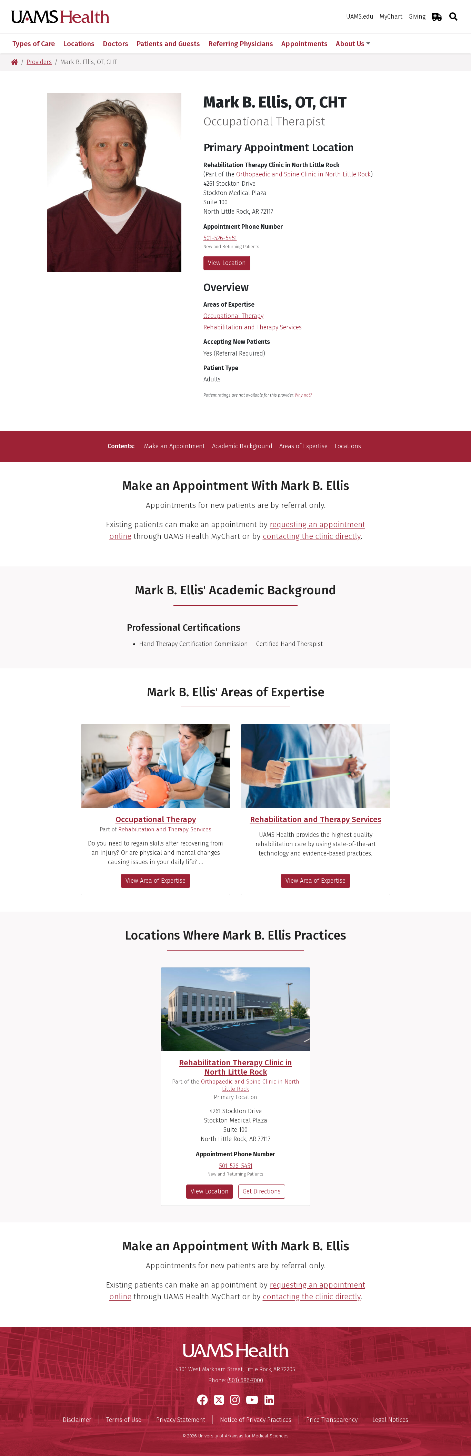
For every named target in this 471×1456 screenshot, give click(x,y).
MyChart (391, 16)
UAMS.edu (359, 16)
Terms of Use (123, 1420)
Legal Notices (390, 1420)
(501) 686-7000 (245, 1380)
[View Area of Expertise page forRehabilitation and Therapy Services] (315, 766)
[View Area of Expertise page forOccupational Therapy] (155, 766)
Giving (417, 16)
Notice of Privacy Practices (255, 1420)
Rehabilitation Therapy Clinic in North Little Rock (235, 1067)
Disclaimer (77, 1420)
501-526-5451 (220, 238)
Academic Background (242, 446)
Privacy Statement (180, 1420)
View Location (227, 263)
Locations (348, 446)
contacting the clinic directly (312, 536)
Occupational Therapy (233, 316)
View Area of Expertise (156, 880)
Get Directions (262, 1191)
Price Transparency (332, 1420)
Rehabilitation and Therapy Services (252, 327)
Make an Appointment (174, 446)
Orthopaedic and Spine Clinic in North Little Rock (303, 174)
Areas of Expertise (303, 446)
